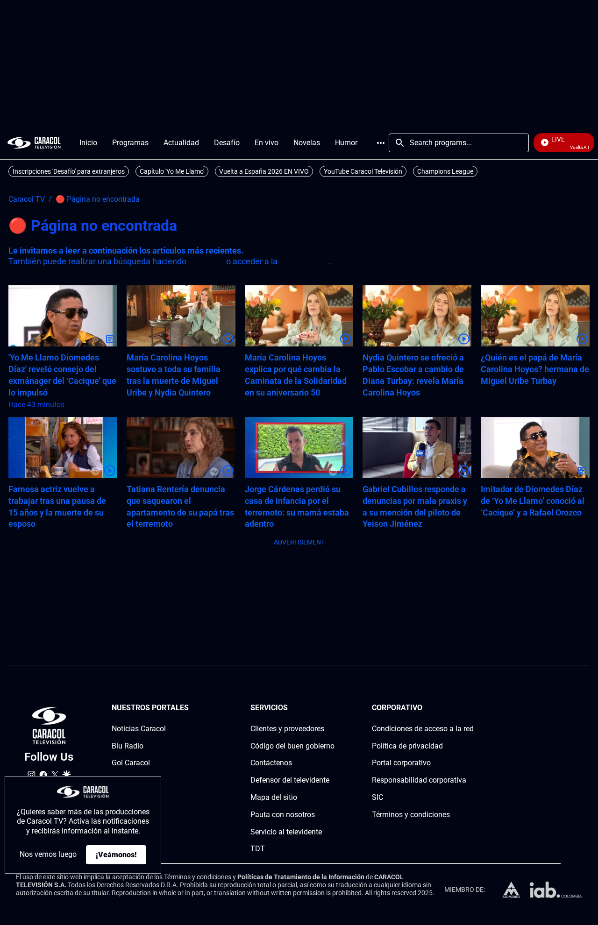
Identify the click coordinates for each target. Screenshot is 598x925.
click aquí (206, 261)
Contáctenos (271, 762)
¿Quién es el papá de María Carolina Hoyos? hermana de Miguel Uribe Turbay (535, 369)
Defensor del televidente (289, 780)
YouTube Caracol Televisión (363, 171)
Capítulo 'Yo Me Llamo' (172, 171)
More (380, 143)
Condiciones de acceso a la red (423, 728)
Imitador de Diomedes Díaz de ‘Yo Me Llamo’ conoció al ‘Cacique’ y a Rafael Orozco (532, 500)
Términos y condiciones (411, 814)
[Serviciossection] (332, 708)
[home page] (34, 142)
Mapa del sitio (273, 797)
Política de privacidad (407, 745)
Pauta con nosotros (282, 814)
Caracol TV (26, 199)
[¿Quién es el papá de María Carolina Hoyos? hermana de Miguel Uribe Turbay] (535, 315)
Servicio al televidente (286, 831)
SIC (377, 797)
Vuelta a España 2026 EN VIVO (264, 171)
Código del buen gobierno (292, 745)
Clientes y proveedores (287, 728)
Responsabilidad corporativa (419, 780)
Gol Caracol (131, 762)
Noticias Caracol (139, 728)
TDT (257, 848)
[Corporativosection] (471, 708)
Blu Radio (127, 745)
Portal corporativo (401, 762)
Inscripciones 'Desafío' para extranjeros (69, 171)
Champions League (445, 171)
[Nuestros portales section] (191, 708)
